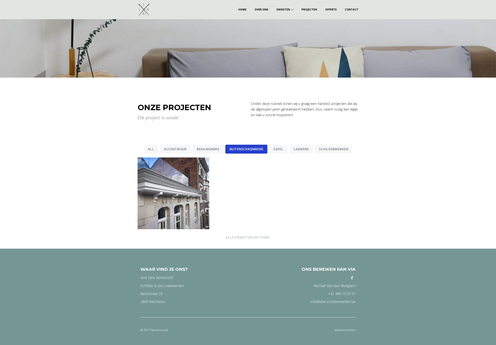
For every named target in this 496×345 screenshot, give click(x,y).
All (151, 149)
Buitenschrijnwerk (246, 149)
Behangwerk (208, 149)
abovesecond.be (345, 330)
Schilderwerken (333, 149)
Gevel (278, 149)
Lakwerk (301, 149)
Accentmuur (175, 149)
